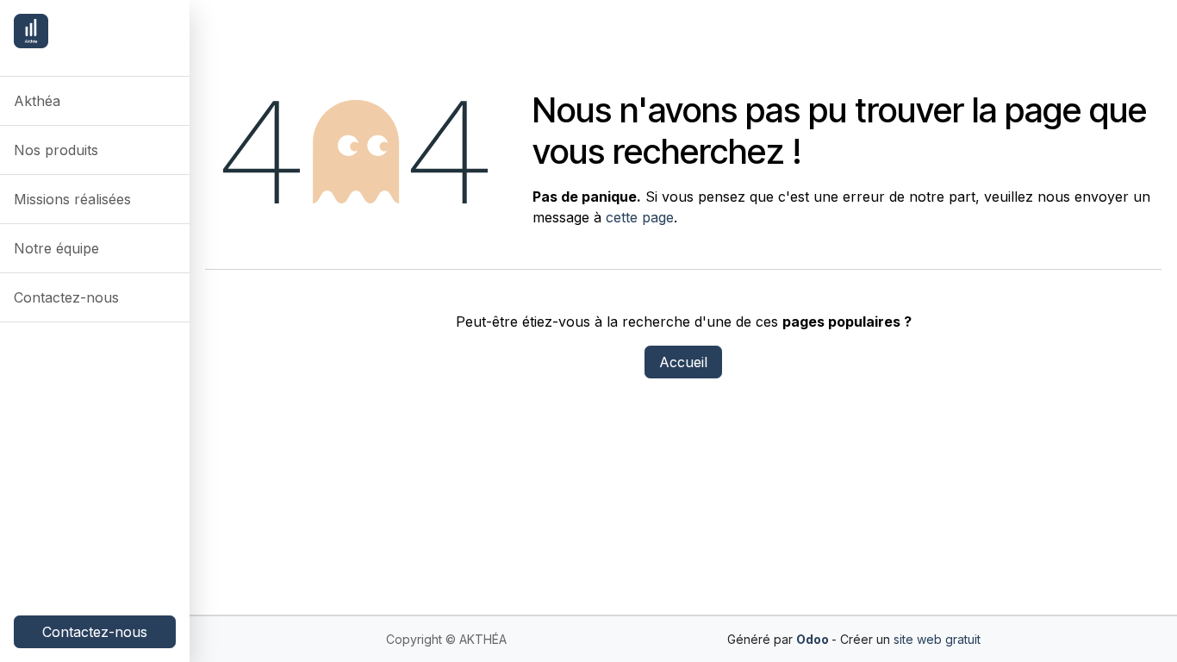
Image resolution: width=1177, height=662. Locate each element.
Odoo (813, 639)
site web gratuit (937, 639)
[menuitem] (95, 101)
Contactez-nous (94, 631)
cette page (640, 217)
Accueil (683, 362)
